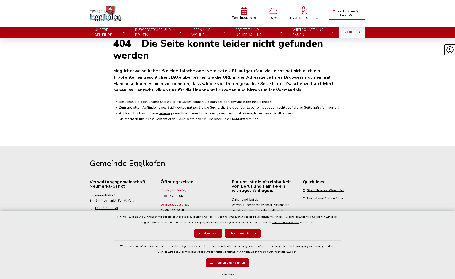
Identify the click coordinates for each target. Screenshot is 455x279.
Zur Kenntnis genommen (227, 263)
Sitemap (165, 113)
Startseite (168, 102)
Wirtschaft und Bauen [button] (308, 32)
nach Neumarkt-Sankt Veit (349, 13)
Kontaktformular (245, 119)
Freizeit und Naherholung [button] (249, 32)
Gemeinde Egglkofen (127, 163)
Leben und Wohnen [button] (201, 32)
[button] (449, 49)
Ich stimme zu (208, 233)
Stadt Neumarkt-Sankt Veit (325, 190)
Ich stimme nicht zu (243, 233)
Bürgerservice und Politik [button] (153, 32)
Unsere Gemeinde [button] (103, 32)
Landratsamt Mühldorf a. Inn (325, 198)
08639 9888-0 (106, 208)
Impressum (227, 274)
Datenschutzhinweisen (285, 222)
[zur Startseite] (106, 13)
